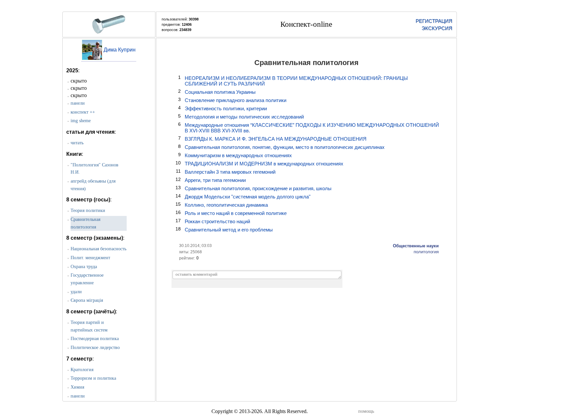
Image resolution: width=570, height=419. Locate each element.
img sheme (81, 120)
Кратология (82, 369)
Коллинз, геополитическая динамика (226, 205)
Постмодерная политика (95, 338)
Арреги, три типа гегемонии (215, 180)
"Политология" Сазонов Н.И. (94, 168)
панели (78, 103)
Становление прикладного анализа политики (235, 100)
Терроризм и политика (93, 378)
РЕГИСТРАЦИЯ (434, 21)
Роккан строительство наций (217, 221)
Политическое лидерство (95, 347)
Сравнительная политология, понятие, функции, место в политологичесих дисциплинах (285, 147)
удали (76, 291)
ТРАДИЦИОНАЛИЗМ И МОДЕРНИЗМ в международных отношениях (264, 163)
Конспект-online (306, 24)
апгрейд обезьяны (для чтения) (93, 185)
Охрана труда (84, 266)
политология (426, 251)
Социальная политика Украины (220, 92)
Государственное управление (87, 279)
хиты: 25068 (190, 252)
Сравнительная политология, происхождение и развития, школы (258, 188)
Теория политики (88, 210)
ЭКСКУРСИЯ (437, 28)
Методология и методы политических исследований (244, 117)
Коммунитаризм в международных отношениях (238, 155)
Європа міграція (87, 300)
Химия (77, 387)
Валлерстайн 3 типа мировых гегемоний (230, 172)
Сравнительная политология (85, 223)
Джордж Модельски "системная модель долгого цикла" (247, 196)
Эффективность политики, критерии (226, 108)
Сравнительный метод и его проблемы (229, 229)
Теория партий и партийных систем (89, 326)
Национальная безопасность (98, 248)
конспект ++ (83, 112)
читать (77, 142)
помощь (366, 411)
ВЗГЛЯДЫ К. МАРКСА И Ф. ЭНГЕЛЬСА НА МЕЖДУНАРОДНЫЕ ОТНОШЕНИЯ (275, 139)
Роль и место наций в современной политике (236, 213)
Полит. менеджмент (90, 257)
